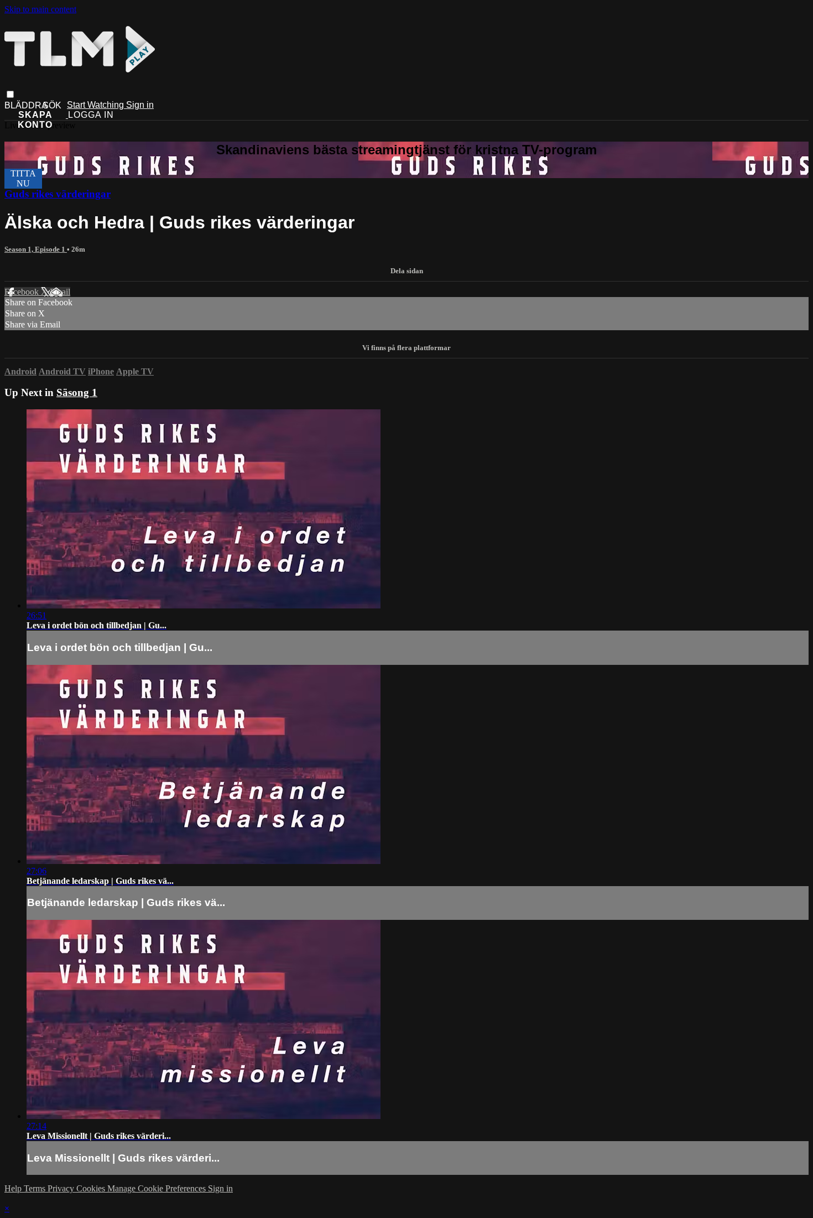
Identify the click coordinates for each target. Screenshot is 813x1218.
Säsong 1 (76, 392)
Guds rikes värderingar (57, 194)
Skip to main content (40, 9)
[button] (10, 94)
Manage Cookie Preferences (157, 1188)
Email (60, 291)
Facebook (22, 291)
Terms (36, 1188)
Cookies (91, 1188)
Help (14, 1188)
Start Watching (96, 105)
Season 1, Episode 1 (35, 249)
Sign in (140, 105)
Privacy (62, 1188)
